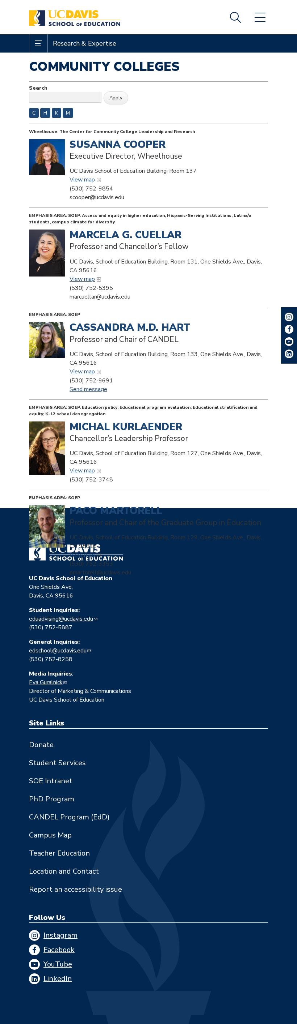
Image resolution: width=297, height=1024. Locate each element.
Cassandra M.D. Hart (130, 327)
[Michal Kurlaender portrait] (47, 448)
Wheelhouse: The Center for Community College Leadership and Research (112, 131)
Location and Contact (64, 871)
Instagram (60, 935)
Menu (260, 17)
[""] (47, 253)
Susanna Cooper (118, 144)
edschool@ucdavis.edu (58, 651)
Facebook (59, 950)
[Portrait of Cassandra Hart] (47, 340)
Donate (41, 745)
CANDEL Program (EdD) (69, 817)
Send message (88, 389)
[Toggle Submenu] (38, 43)
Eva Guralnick (46, 682)
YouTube (57, 964)
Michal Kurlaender (126, 426)
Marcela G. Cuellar (125, 235)
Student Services (57, 763)
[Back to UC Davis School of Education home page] (74, 17)
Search (235, 17)
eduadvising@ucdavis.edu (61, 619)
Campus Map (50, 835)
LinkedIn (57, 979)
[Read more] (47, 157)
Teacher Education (59, 853)
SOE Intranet (50, 781)
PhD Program (51, 799)
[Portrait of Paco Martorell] (47, 526)
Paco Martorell (116, 510)
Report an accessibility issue (75, 889)
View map (82, 180)
